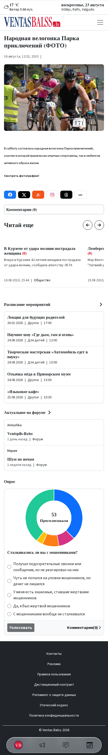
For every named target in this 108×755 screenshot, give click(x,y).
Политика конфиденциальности (54, 715)
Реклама (54, 664)
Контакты (54, 653)
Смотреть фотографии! (21, 176)
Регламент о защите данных (54, 694)
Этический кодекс (54, 705)
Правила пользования (54, 674)
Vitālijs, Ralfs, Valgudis (77, 9)
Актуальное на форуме (24, 412)
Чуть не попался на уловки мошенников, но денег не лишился (52, 581)
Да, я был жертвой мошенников (41, 606)
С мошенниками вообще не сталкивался (49, 614)
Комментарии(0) (82, 627)
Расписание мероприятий (27, 304)
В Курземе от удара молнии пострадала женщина (39, 250)
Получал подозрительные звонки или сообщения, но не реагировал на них (47, 567)
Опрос (9, 481)
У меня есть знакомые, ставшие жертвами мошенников (51, 595)
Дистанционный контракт (54, 684)
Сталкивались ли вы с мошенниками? (42, 552)
